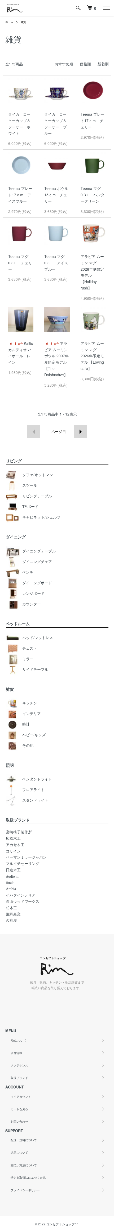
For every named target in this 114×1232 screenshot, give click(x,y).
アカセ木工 (15, 845)
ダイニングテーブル (39, 551)
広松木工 (13, 839)
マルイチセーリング (22, 864)
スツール (29, 486)
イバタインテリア (21, 895)
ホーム (9, 22)
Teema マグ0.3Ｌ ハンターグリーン (92, 195)
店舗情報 (16, 1053)
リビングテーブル (37, 496)
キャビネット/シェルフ (41, 518)
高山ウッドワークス (22, 902)
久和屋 (11, 920)
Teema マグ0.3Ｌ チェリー (20, 263)
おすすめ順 (64, 63)
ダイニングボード (37, 583)
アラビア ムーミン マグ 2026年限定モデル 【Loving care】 (92, 356)
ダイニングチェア (37, 562)
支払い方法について (24, 1165)
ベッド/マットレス (37, 638)
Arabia (11, 889)
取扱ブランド (19, 1077)
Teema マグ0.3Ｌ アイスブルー (56, 263)
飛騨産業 (13, 914)
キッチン (29, 703)
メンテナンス (19, 1065)
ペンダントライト (37, 779)
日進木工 (13, 870)
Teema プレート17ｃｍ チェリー (92, 120)
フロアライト (33, 790)
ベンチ (27, 572)
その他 (27, 746)
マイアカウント (21, 1096)
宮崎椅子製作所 (19, 832)
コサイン (13, 851)
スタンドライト (35, 800)
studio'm (12, 876)
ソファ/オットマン (37, 475)
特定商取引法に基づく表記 (28, 1177)
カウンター (31, 604)
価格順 (85, 63)
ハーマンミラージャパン (26, 857)
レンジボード (33, 594)
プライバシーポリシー (25, 1190)
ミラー (27, 659)
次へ (80, 431)
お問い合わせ (19, 1121)
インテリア (31, 714)
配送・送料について (24, 1140)
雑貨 (23, 22)
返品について (19, 1152)
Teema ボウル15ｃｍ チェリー (56, 195)
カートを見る (19, 1109)
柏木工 (11, 908)
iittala (10, 883)
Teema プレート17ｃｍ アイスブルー (20, 195)
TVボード (30, 507)
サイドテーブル (35, 670)
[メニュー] (106, 8)
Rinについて (19, 1040)
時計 (26, 724)
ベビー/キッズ (34, 735)
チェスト (29, 648)
